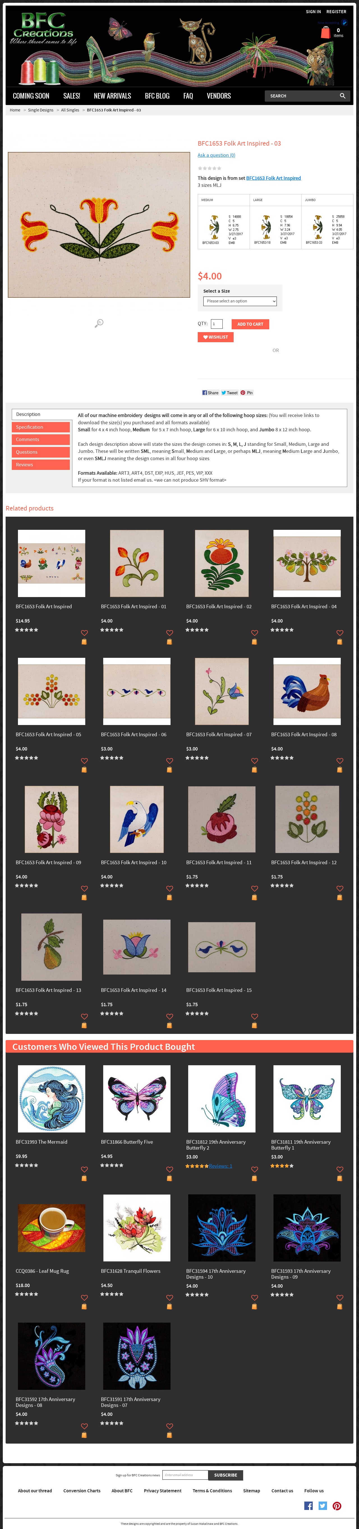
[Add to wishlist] (84, 633)
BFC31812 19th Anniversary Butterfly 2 (216, 1145)
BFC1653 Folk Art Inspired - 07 (219, 735)
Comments (27, 439)
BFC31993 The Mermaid (42, 1142)
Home (15, 110)
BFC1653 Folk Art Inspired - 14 (133, 991)
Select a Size (216, 291)
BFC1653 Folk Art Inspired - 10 (133, 863)
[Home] (49, 29)
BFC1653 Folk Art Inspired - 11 (219, 863)
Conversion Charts (81, 1491)
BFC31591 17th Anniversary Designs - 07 (130, 1403)
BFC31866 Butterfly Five (127, 1142)
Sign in (313, 12)
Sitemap (251, 1491)
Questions (27, 452)
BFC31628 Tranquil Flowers (130, 1271)
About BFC (122, 1491)
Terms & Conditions (212, 1491)
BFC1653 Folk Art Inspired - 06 (133, 735)
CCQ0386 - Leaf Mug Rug (42, 1271)
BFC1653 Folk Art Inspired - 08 (304, 735)
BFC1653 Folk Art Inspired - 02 (219, 607)
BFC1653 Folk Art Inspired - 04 (304, 607)
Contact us (282, 1491)
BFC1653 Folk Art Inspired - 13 (48, 991)
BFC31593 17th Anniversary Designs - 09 (301, 1274)
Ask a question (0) (216, 155)
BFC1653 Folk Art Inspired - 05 (48, 735)
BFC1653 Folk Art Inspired (273, 178)
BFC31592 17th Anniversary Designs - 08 (45, 1403)
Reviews (24, 465)
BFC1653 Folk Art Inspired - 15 (219, 991)
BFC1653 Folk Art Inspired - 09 (48, 863)
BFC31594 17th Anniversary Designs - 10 (216, 1274)
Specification (29, 427)
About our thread (35, 1491)
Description (28, 414)
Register (336, 12)
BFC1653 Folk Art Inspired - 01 (133, 607)
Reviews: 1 (220, 1166)
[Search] (343, 96)
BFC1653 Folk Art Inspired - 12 (304, 863)
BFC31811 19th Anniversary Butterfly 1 (301, 1145)
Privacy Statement (162, 1491)
